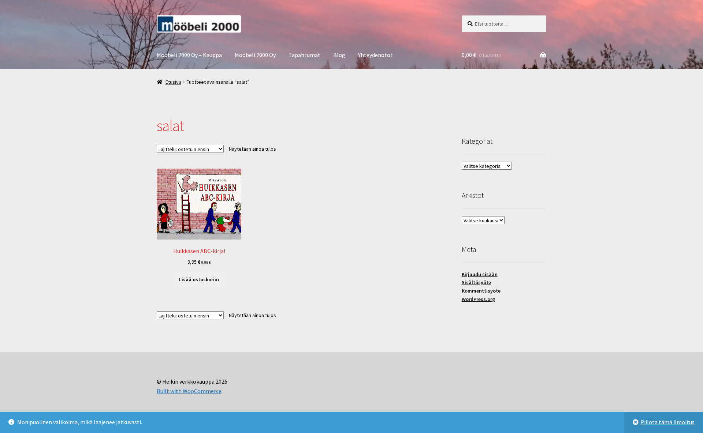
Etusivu (173, 82)
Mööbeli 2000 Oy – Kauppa (189, 55)
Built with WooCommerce (189, 391)
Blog (339, 55)
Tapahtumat (304, 55)
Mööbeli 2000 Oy (255, 55)
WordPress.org (478, 299)
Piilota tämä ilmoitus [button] (667, 422)
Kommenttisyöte (481, 290)
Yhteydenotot (375, 55)
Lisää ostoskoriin (199, 279)
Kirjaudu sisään (480, 274)
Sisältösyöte (476, 282)
